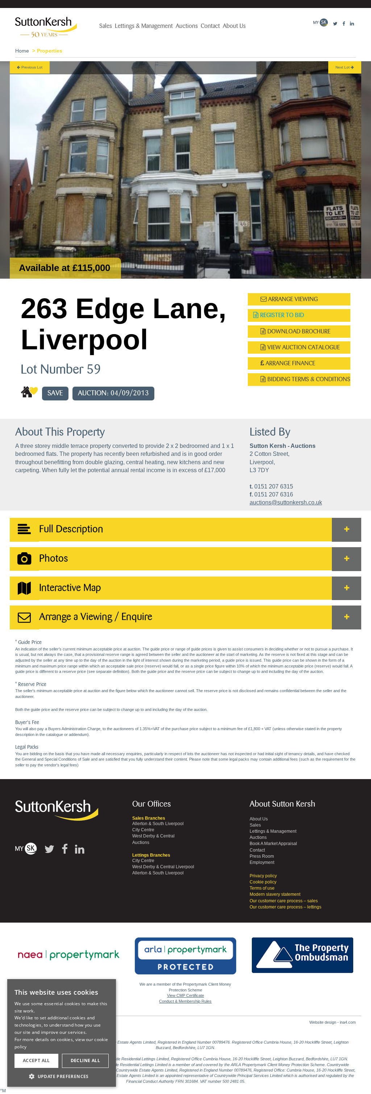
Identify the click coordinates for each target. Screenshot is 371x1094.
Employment (262, 862)
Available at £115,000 (64, 267)
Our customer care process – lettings (285, 907)
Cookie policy (263, 882)
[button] (61, 1076)
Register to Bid (281, 315)
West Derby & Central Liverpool (163, 866)
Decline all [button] (85, 1060)
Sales (105, 26)
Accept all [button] (36, 1060)
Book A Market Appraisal (273, 843)
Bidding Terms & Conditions (308, 379)
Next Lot (343, 67)
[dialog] (61, 1033)
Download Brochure (298, 331)
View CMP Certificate (185, 995)
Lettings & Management (144, 26)
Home (22, 51)
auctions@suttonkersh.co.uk (286, 502)
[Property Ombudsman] (302, 951)
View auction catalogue (303, 347)
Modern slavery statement (275, 894)
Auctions (187, 26)
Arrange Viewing (292, 299)
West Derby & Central (153, 836)
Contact (210, 26)
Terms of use (262, 888)
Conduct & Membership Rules (185, 1001)
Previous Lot (31, 67)
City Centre (143, 829)
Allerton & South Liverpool (158, 823)
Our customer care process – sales (284, 900)
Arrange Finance (289, 363)
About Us (234, 26)
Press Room (262, 856)
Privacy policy (263, 875)
